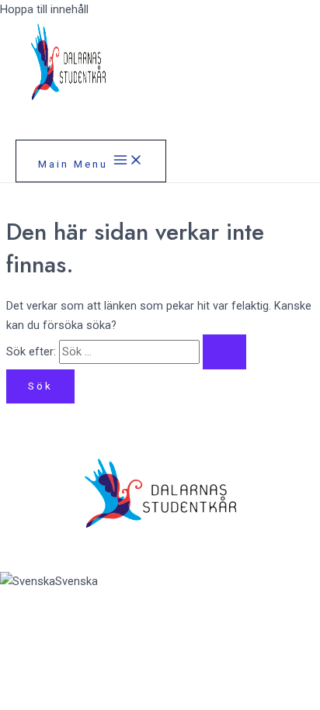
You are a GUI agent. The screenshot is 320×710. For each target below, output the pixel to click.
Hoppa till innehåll (44, 9)
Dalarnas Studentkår (141, 115)
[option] (160, 581)
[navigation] (160, 581)
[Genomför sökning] (224, 351)
